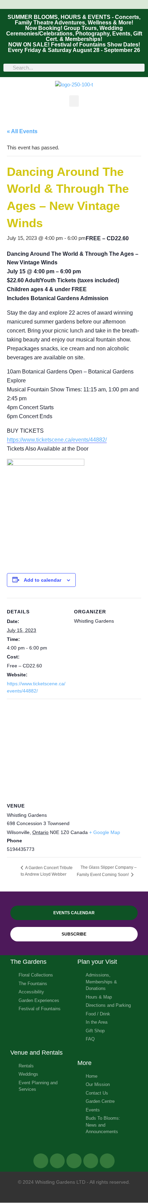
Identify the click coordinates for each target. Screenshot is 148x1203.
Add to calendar (42, 580)
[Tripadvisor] (73, 1160)
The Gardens (28, 961)
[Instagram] (90, 1160)
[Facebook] (40, 1160)
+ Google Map (104, 832)
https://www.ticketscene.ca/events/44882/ (57, 440)
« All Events (22, 131)
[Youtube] (107, 1160)
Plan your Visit (97, 961)
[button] (74, 101)
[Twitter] (57, 1160)
